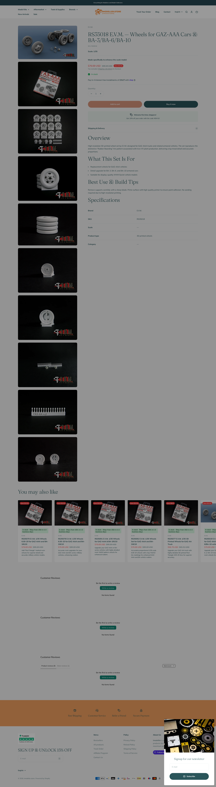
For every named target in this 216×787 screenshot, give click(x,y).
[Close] (209, 724)
